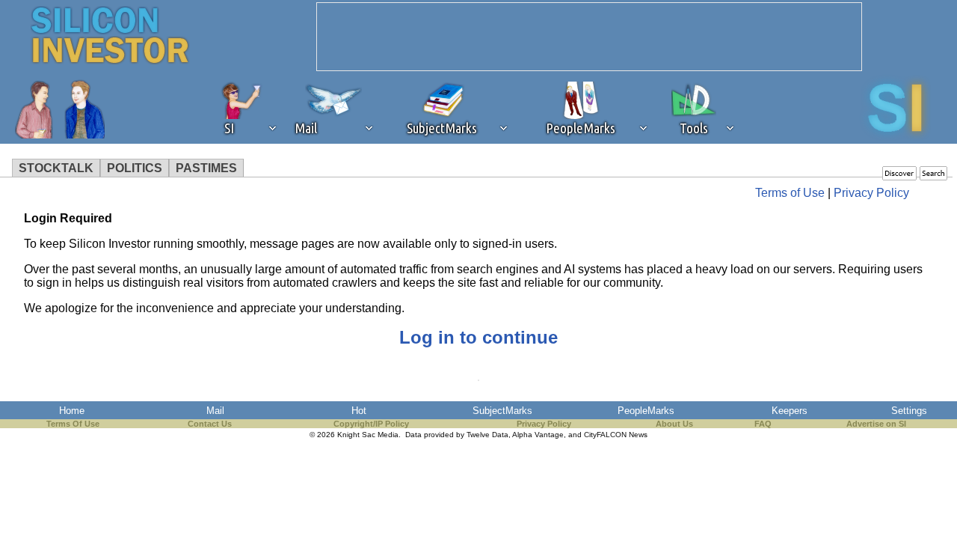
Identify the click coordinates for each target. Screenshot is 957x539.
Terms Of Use (72, 423)
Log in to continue (478, 337)
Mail (215, 410)
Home (71, 410)
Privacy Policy (871, 192)
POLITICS (134, 168)
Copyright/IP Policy (371, 423)
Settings (909, 410)
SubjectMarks (502, 410)
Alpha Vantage (538, 434)
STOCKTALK (56, 168)
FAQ (763, 423)
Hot (358, 410)
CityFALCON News (615, 434)
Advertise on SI (876, 423)
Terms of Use (790, 192)
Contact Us (210, 423)
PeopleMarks (646, 410)
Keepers (789, 410)
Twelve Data (487, 434)
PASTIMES (206, 168)
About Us (674, 423)
